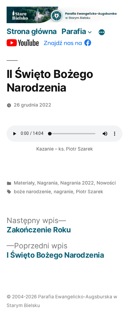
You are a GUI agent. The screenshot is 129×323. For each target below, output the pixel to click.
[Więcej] (101, 32)
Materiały (24, 183)
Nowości (106, 183)
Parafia (74, 31)
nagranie (63, 191)
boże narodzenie (32, 191)
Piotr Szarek (89, 191)
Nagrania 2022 (77, 183)
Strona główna (32, 31)
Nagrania (47, 183)
